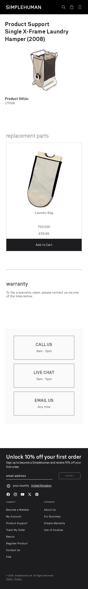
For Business (52, 516)
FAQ (8, 557)
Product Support (16, 523)
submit (69, 475)
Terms (9, 579)
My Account (13, 516)
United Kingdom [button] (41, 485)
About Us (50, 509)
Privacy (18, 579)
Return (10, 536)
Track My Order (15, 530)
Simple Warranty (54, 523)
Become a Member (17, 509)
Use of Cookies (53, 530)
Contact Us (13, 550)
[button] (64, 7)
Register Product (17, 543)
